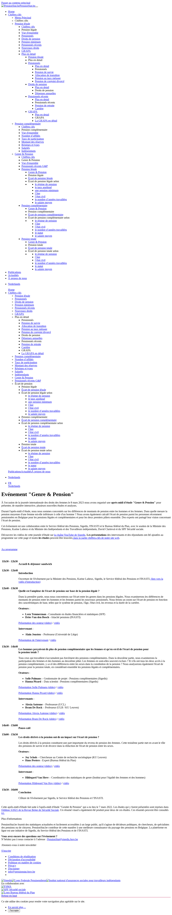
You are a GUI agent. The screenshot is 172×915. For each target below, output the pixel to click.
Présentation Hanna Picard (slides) (36, 693)
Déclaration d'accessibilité (21, 859)
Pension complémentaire (28, 123)
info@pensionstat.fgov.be (21, 871)
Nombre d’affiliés (31, 135)
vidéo (57, 623)
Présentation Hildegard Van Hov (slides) (39, 783)
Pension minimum (31, 41)
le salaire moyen (43, 202)
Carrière (39, 108)
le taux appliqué (43, 187)
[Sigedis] (6, 880)
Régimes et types (30, 144)
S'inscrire (6, 850)
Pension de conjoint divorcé (49, 81)
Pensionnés (27, 35)
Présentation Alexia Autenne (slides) (37, 713)
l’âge (37, 193)
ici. (3, 813)
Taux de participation (33, 138)
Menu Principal (23, 17)
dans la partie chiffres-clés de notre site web (96, 537)
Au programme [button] (9, 549)
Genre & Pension (24, 154)
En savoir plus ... (17, 907)
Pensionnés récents (31, 44)
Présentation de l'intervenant (33, 640)
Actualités (13, 275)
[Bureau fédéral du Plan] (18, 892)
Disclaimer (13, 868)
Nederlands (14, 284)
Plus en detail (29, 54)
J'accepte (14, 910)
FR (9, 483)
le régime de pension (46, 184)
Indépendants (29, 151)
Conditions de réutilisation (22, 856)
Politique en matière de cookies (24, 862)
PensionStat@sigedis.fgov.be (62, 839)
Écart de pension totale (40, 248)
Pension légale (22, 23)
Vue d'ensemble (30, 32)
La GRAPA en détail (46, 120)
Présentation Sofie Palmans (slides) (36, 687)
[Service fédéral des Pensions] (29, 880)
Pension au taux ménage (48, 78)
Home (11, 11)
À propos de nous (17, 278)
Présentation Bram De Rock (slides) (37, 718)
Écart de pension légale (40, 178)
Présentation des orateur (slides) (35, 623)
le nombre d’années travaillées (51, 199)
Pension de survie (44, 72)
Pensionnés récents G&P (35, 166)
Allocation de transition (47, 75)
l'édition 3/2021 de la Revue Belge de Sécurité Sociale (30, 810)
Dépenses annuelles (45, 93)
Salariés (26, 147)
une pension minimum (46, 190)
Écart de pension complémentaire (45, 214)
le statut (39, 232)
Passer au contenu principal (15, 2)
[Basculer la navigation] (36, 6)
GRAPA (26, 51)
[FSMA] (6, 886)
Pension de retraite (44, 105)
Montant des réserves (33, 141)
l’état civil (40, 196)
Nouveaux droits (30, 47)
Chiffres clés (14, 14)
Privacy (12, 865)
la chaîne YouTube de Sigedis (69, 534)
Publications (14, 272)
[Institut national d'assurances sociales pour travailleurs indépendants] (83, 880)
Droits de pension (31, 38)
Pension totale (29, 238)
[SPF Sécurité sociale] (13, 889)
